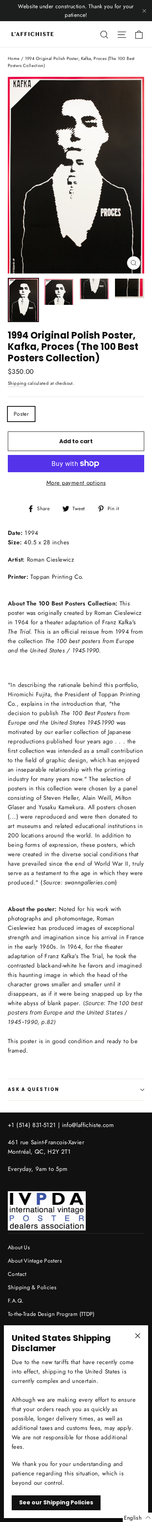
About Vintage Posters (35, 1261)
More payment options (76, 482)
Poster (21, 414)
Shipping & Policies (32, 1287)
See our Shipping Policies (56, 1502)
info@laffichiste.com (88, 1125)
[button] (137, 1517)
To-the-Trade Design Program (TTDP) (51, 1314)
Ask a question (34, 1089)
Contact (17, 1274)
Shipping (17, 383)
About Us (19, 1247)
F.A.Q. (15, 1301)
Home (14, 58)
